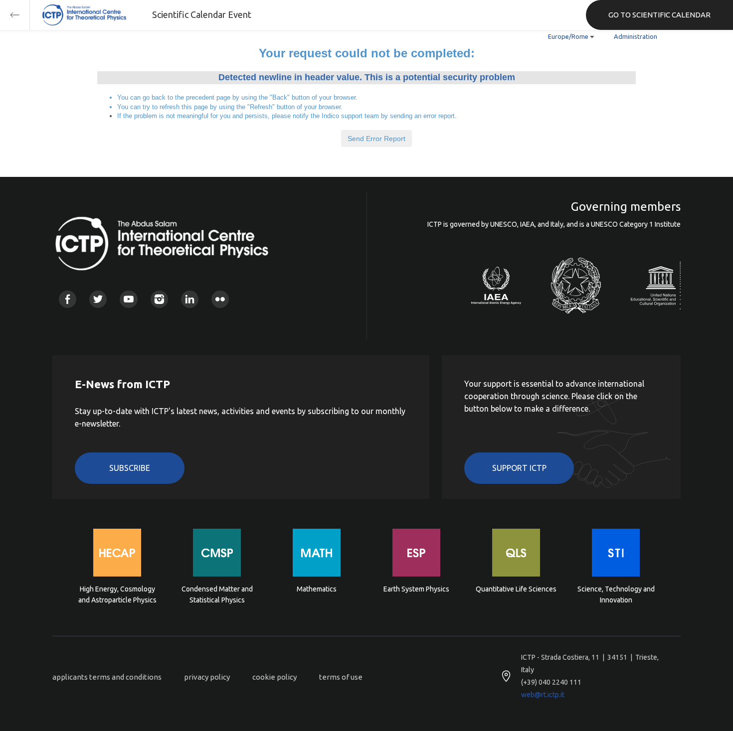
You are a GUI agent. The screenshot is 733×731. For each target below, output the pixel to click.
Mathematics (317, 589)
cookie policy (274, 677)
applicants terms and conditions (107, 677)
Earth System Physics (416, 589)
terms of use (341, 677)
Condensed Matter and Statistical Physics (217, 594)
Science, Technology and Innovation (616, 594)
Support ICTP (519, 467)
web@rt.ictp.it (542, 695)
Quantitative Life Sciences (516, 589)
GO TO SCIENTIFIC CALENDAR (659, 14)
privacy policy (207, 677)
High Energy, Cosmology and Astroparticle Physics (117, 594)
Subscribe (129, 467)
